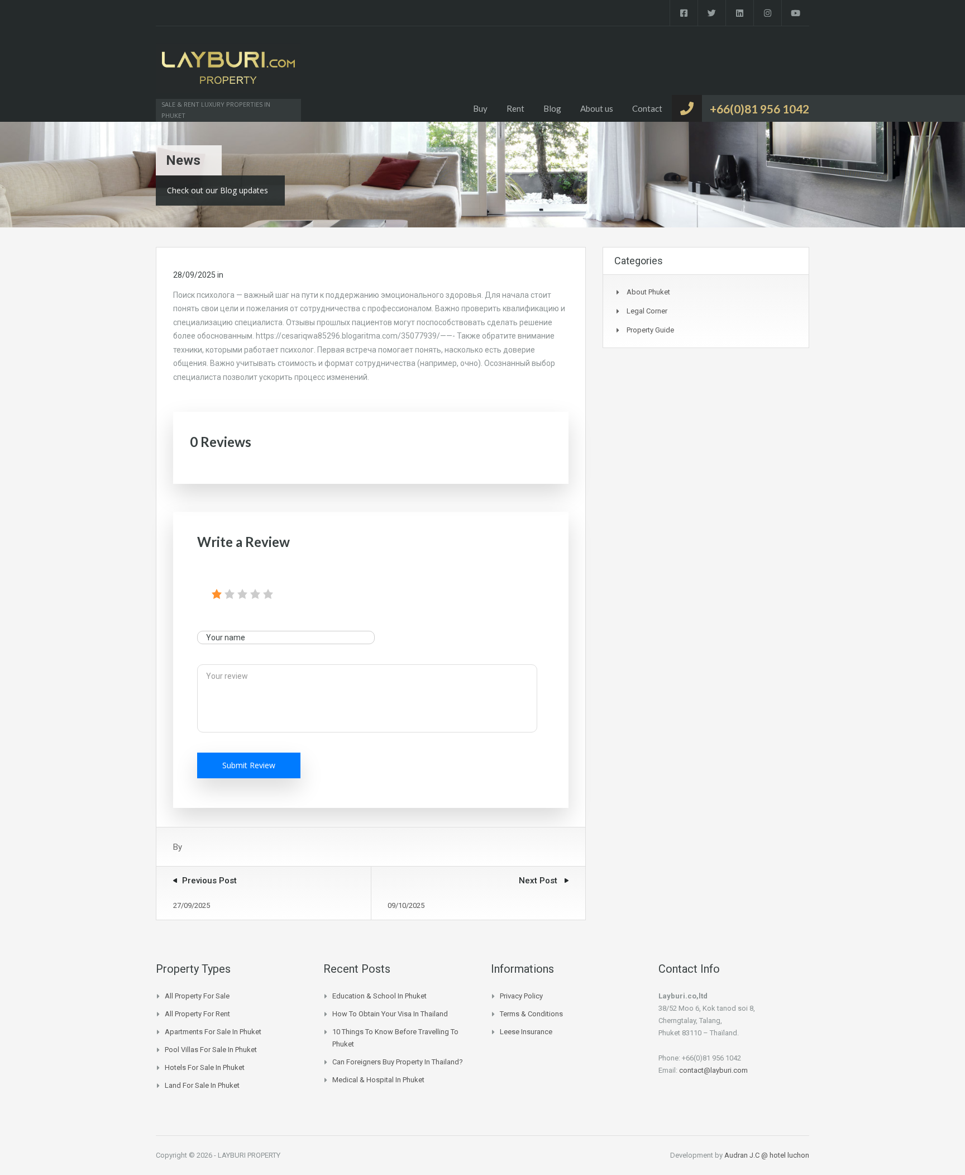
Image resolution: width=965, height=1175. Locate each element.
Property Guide (650, 330)
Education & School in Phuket (379, 996)
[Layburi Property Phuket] (228, 73)
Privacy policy (521, 996)
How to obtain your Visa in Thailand (390, 1014)
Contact (647, 108)
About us (596, 108)
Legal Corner (647, 311)
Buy (480, 108)
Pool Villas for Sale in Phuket (211, 1049)
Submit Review (248, 765)
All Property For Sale (197, 996)
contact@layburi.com (713, 1070)
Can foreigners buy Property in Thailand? (397, 1062)
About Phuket (648, 292)
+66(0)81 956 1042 (759, 109)
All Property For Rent (197, 1014)
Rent (515, 108)
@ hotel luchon (785, 1155)
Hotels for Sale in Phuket (205, 1067)
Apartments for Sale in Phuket (213, 1031)
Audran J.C (742, 1155)
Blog (552, 108)
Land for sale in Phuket (202, 1085)
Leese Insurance (526, 1031)
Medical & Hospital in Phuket (378, 1080)
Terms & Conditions (531, 1014)
